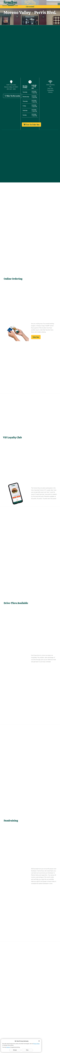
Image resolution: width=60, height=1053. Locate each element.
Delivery (50, 92)
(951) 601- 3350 (11, 89)
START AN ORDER (30, 7)
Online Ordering (50, 84)
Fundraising (50, 90)
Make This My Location (13, 96)
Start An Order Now (32, 124)
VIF (50, 86)
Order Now (36, 337)
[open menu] (59, 4)
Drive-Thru (50, 88)
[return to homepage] (30, 3)
